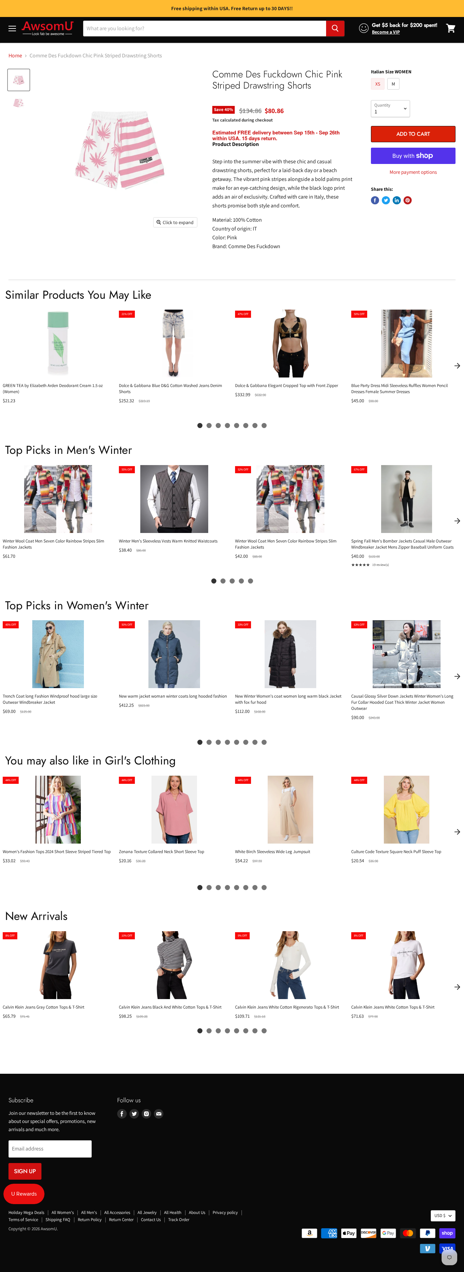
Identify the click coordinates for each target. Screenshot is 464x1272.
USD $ (439, 1215)
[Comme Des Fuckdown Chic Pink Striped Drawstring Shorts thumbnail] (19, 80)
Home (15, 56)
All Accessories (117, 1212)
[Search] (335, 28)
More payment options (413, 172)
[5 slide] (236, 425)
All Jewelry (147, 1212)
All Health (172, 1212)
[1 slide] (199, 425)
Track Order (178, 1219)
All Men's (89, 1212)
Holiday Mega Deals (26, 1212)
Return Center (121, 1219)
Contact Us (151, 1219)
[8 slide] (264, 425)
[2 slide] (209, 425)
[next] (457, 365)
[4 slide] (227, 425)
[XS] (378, 91)
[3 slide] (218, 425)
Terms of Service (23, 1219)
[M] (394, 91)
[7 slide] (254, 425)
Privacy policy (225, 1212)
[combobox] (204, 28)
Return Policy (90, 1219)
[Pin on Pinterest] (408, 200)
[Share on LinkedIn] (397, 200)
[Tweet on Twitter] (386, 200)
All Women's (63, 1212)
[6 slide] (245, 425)
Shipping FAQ (58, 1219)
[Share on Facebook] (375, 200)
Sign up (25, 1171)
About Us (197, 1212)
